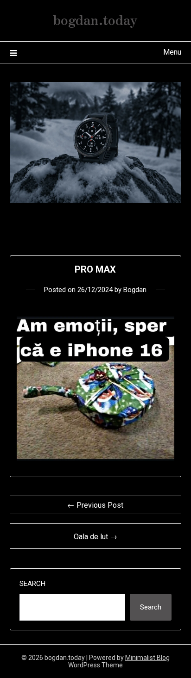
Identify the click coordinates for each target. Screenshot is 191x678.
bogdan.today (95, 19)
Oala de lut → (95, 536)
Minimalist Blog (147, 657)
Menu (172, 52)
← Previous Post (95, 505)
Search (32, 583)
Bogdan (134, 290)
